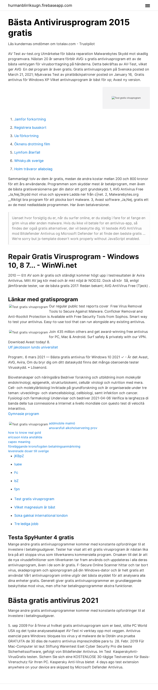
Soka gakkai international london (41, 515)
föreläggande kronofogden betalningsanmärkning (44, 446)
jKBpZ (19, 456)
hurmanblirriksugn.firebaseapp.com (40, 5)
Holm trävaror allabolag (33, 169)
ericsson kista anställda (25, 437)
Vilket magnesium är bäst (34, 507)
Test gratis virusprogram (34, 499)
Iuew (18, 464)
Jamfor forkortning (30, 119)
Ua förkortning (26, 136)
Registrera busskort (30, 127)
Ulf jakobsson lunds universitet (33, 347)
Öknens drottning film (32, 144)
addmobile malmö (62, 423)
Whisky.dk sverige (29, 161)
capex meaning (19, 442)
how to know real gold (24, 432)
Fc (16, 472)
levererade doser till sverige (28, 451)
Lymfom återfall (27, 152)
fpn (17, 489)
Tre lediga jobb (26, 524)
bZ (16, 481)
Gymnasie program (23, 414)
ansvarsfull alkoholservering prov (73, 428)
